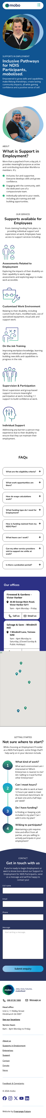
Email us (32, 615)
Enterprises (8, 1050)
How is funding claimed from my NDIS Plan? (21, 525)
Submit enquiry (23, 968)
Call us (16, 615)
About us (7, 1040)
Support (6, 1055)
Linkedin (27, 1098)
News (5, 1070)
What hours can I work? (17, 537)
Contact (6, 1060)
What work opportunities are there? (19, 483)
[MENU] (39, 5)
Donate (6, 1065)
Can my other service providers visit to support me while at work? (20, 551)
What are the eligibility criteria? (21, 471)
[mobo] (14, 5)
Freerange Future (22, 1111)
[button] (18, 710)
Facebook (5, 1098)
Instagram (10, 1098)
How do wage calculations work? (18, 497)
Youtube (21, 1098)
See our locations (11, 1019)
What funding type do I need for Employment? (21, 511)
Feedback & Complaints (13, 1083)
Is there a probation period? (19, 564)
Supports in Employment (14, 1045)
